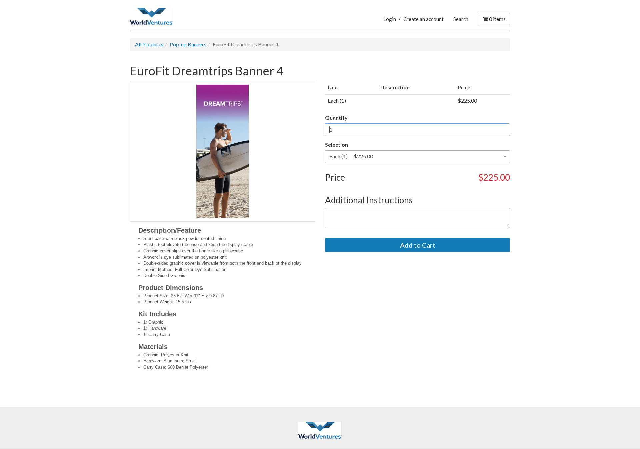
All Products (149, 44)
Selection (336, 144)
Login (389, 19)
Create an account (423, 19)
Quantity (336, 117)
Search (460, 19)
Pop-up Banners (188, 44)
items (497, 19)
